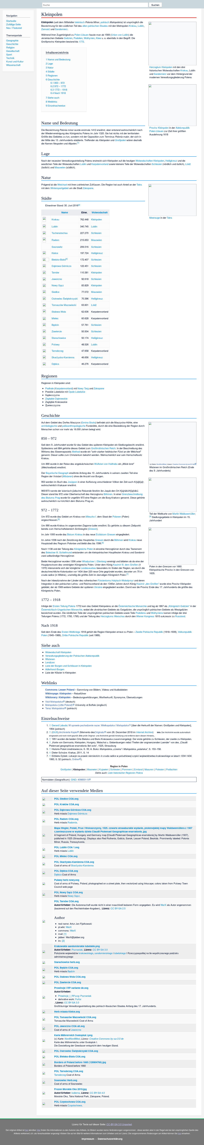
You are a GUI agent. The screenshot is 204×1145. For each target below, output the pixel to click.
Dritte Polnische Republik (75, 635)
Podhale (49, 388)
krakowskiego (86, 953)
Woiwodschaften (144, 160)
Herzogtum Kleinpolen (160, 67)
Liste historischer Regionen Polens (125, 772)
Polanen (117, 516)
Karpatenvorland (99, 164)
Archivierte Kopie (68, 732)
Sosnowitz (57, 246)
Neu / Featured (14, 27)
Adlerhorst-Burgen (54, 669)
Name (64, 212)
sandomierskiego (103, 953)
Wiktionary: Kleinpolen (58, 697)
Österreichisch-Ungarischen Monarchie (61, 609)
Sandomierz (160, 73)
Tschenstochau (60, 233)
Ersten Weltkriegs (71, 631)
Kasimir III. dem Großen (125, 564)
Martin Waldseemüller (183, 513)
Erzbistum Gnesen (105, 534)
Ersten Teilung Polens (64, 606)
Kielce (55, 253)
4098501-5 (83, 779)
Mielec (55, 318)
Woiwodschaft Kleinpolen (58, 652)
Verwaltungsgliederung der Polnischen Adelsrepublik (72, 655)
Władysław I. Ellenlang (94, 561)
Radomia (72, 822)
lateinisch (80, 22)
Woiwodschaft (100, 212)
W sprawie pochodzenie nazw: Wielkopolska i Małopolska (99, 725)
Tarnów (55, 272)
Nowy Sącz (58, 285)
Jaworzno (57, 279)
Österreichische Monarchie (132, 606)
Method (76, 451)
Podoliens (141, 612)
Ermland (138, 769)
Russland (180, 616)
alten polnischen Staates (95, 25)
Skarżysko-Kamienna (63, 357)
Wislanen (67, 476)
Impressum (88, 1139)
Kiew (98, 38)
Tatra (169, 217)
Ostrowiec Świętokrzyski (65, 298)
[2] (63, 940)
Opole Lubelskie (76, 391)
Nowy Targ (83, 388)
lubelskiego (120, 953)
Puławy (56, 344)
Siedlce (55, 291)
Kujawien (103, 769)
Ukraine (98, 587)
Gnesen (92, 528)
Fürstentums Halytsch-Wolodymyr (116, 580)
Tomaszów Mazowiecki (64, 305)
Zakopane (88, 188)
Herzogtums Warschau (113, 616)
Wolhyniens (157, 612)
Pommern (127, 769)
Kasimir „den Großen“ (147, 583)
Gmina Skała (88, 422)
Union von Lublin (119, 34)
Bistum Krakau (75, 534)
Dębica (55, 363)
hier (26, 1130)
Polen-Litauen (81, 34)
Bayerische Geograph (57, 472)
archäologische (49, 425)
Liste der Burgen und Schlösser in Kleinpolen (68, 665)
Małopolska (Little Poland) (58, 704)
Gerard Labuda (59, 725)
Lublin (141, 25)
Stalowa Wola (59, 311)
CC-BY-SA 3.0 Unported (119, 1124)
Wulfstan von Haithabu (106, 463)
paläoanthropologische (73, 425)
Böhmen (108, 494)
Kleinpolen (158, 160)
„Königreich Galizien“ (179, 606)
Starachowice (59, 337)
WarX (163, 904)
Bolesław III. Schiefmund (59, 552)
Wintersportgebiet (59, 188)
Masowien (60, 167)
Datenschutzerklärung (110, 1139)
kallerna (76, 1092)
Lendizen (50, 662)
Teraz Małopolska (54, 708)
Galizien (68, 38)
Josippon (72, 481)
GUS (55, 732)
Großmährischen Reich (103, 448)
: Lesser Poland (59, 689)
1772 (81, 41)
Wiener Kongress (145, 616)
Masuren (149, 769)
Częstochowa (75, 1105)
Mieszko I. (91, 516)
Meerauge (154, 217)
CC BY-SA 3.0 (100, 949)
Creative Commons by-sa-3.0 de (183, 464)
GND (73, 779)
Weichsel (62, 184)
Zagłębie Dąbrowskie (56, 398)
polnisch (105, 22)
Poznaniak (77, 949)
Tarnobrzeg (57, 350)
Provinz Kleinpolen (159, 127)
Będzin (55, 324)
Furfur (78, 999)
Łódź (188, 164)
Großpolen (120, 140)
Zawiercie (57, 331)
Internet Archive (144, 732)
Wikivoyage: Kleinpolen (58, 693)
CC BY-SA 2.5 (118, 908)
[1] (65, 933)
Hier (38, 1130)
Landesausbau (88, 568)
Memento (85, 732)
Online (75, 759)
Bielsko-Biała (59, 259)
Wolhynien (89, 38)
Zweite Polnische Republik (149, 631)
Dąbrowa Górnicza (61, 266)
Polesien (159, 769)
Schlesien (157, 164)
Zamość (45, 29)
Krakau (184, 70)
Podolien (78, 38)
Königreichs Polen (83, 548)
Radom (55, 240)
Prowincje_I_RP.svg (68, 995)
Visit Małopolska (54, 701)
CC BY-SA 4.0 (97, 1092)
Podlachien (171, 769)
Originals (99, 732)
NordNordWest (161, 464)
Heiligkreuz (171, 160)
